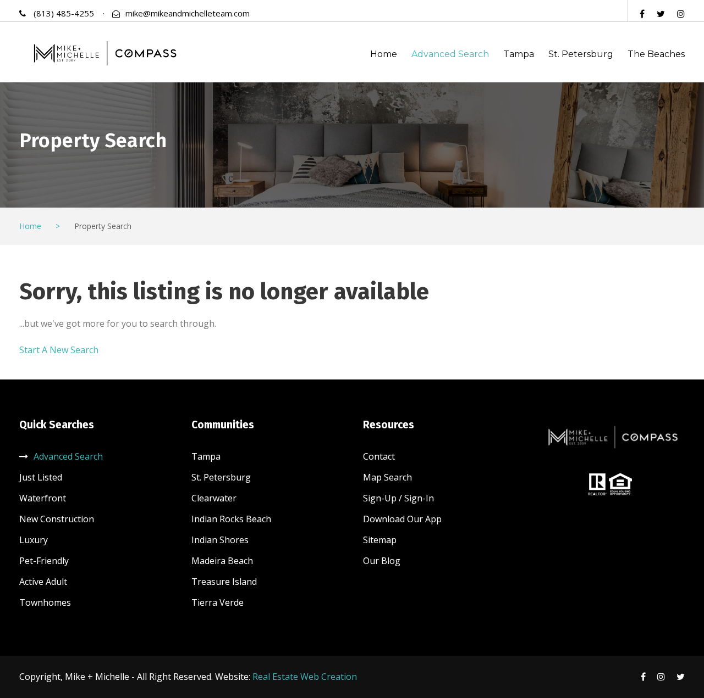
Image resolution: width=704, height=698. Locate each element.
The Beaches (656, 54)
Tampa (518, 54)
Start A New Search (58, 350)
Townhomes (45, 602)
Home (383, 54)
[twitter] (661, 14)
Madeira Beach (222, 561)
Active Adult (43, 582)
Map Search (387, 477)
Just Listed (40, 477)
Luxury (33, 540)
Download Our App (402, 519)
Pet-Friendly (44, 561)
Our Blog (381, 561)
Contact (379, 456)
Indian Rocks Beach (231, 519)
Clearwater (214, 498)
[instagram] (681, 14)
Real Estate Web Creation (304, 677)
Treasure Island (224, 582)
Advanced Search (450, 54)
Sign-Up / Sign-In (398, 498)
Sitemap (380, 540)
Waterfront (42, 498)
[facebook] (642, 14)
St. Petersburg (580, 54)
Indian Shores (220, 540)
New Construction (56, 519)
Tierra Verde (217, 602)
